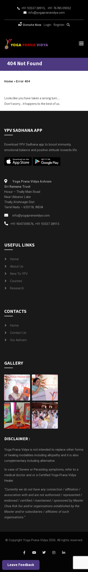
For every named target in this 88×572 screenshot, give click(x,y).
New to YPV (19, 274)
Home (8, 81)
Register (59, 25)
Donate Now (31, 25)
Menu (81, 43)
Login (47, 25)
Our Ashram (18, 340)
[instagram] (54, 552)
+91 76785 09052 (59, 8)
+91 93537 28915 (33, 8)
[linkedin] (63, 552)
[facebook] (24, 552)
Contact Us (18, 333)
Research (17, 288)
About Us (16, 266)
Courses (16, 281)
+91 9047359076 (22, 224)
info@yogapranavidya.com (46, 12)
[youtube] (34, 552)
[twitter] (44, 552)
